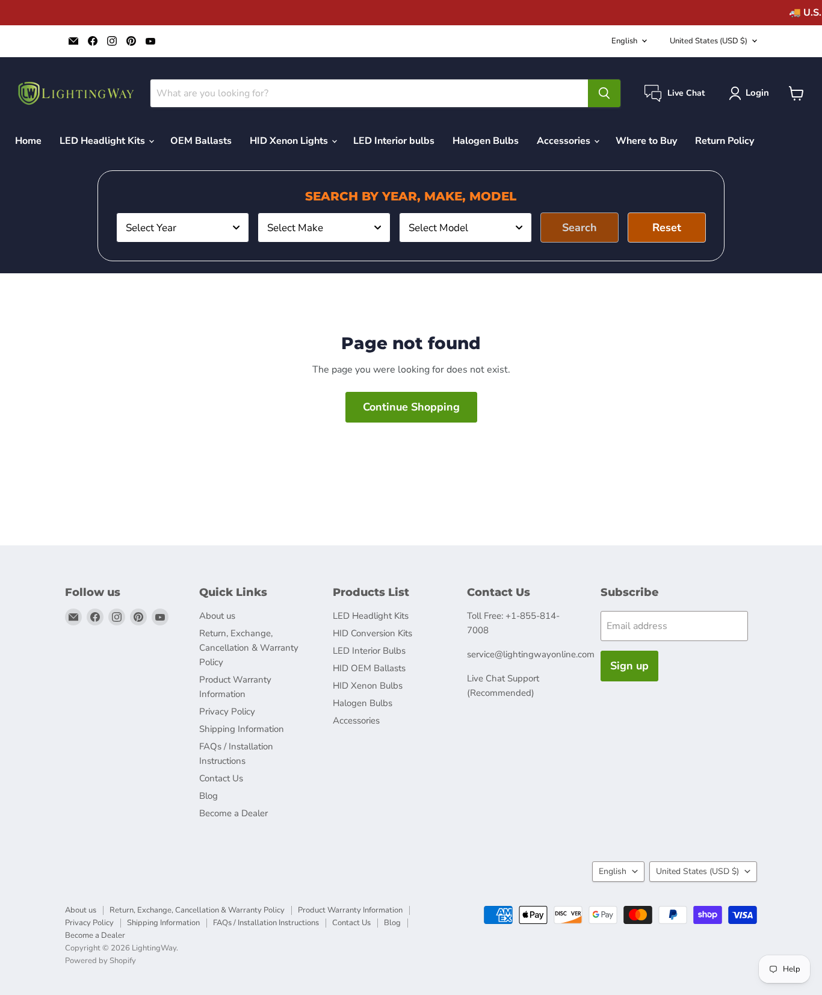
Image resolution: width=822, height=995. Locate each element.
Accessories (565, 140)
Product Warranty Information (350, 910)
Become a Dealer (233, 813)
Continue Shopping (411, 407)
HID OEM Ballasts (369, 668)
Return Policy (724, 140)
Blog (208, 796)
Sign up (629, 666)
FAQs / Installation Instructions (266, 922)
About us (217, 616)
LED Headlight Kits (103, 140)
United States (708, 41)
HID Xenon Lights (290, 140)
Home (28, 140)
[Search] (604, 93)
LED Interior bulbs (393, 140)
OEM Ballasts (201, 140)
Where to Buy (646, 140)
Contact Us (221, 778)
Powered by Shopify (100, 960)
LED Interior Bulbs (369, 651)
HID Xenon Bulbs (368, 686)
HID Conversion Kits (372, 633)
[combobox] (182, 227)
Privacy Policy (227, 711)
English (624, 41)
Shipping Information (241, 729)
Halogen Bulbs (486, 140)
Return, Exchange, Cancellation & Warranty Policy (248, 647)
